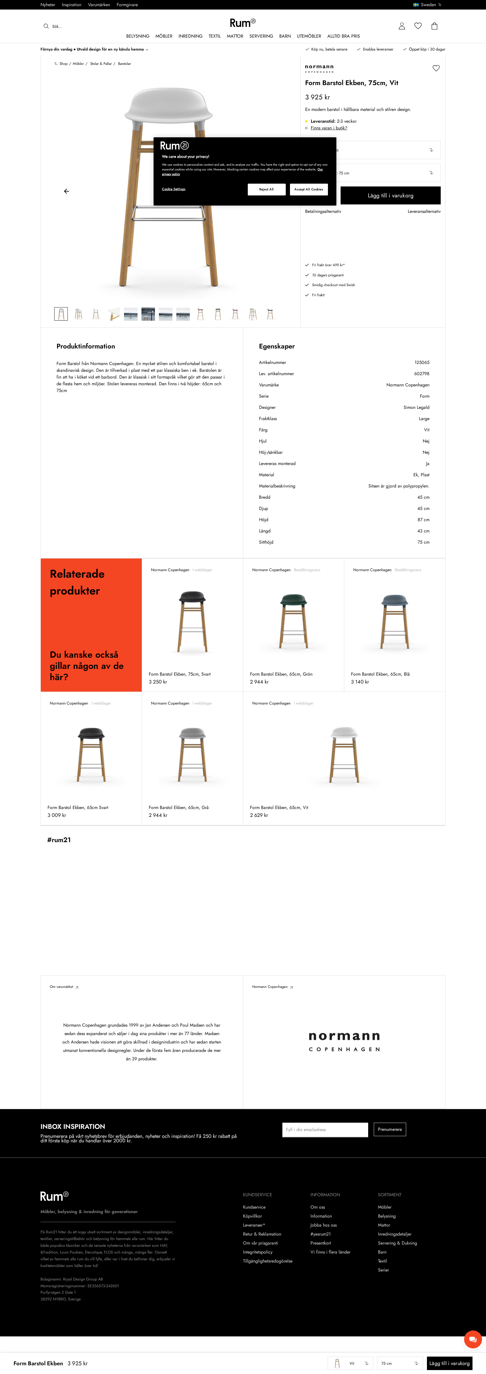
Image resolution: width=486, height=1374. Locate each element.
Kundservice (254, 1207)
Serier (383, 1270)
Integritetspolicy (258, 1252)
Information (321, 1216)
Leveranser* (254, 1225)
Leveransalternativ (424, 211)
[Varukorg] (434, 26)
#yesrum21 (320, 1234)
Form (424, 396)
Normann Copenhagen (407, 385)
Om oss (317, 1207)
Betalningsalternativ (323, 211)
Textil (382, 1261)
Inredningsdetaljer (394, 1234)
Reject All (266, 189)
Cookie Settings (174, 189)
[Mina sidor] (402, 26)
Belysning (387, 1216)
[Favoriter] (418, 26)
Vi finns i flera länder (330, 1252)
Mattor (384, 1225)
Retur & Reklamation (262, 1234)
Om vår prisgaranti (260, 1243)
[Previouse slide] (66, 192)
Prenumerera (390, 1129)
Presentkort (320, 1243)
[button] (429, 5)
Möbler (385, 1207)
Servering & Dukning (397, 1243)
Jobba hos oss (323, 1225)
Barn (382, 1252)
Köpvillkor (252, 1216)
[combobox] (428, 5)
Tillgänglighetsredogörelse (267, 1261)
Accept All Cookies (308, 189)
